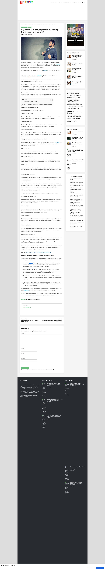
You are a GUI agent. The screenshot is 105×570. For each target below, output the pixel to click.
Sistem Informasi (73, 199)
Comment (23, 333)
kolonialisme (74, 101)
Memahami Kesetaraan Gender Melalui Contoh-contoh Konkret (77, 69)
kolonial (69, 101)
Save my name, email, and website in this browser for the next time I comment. (39, 364)
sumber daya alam (70, 121)
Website (23, 358)
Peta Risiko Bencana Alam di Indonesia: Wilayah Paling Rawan (76, 178)
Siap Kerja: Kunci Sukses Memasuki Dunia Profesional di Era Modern (76, 189)
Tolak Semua (91, 567)
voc (76, 121)
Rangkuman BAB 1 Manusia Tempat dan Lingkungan (77, 138)
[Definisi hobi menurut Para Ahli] (69, 132)
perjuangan (69, 116)
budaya (68, 91)
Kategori (74, 2)
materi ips (75, 104)
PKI (72, 118)
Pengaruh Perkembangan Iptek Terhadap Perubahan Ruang (77, 150)
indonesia (77, 95)
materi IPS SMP (79, 104)
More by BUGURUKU (27, 307)
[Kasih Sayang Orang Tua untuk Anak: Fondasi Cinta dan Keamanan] (69, 81)
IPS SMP (75, 97)
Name (22, 348)
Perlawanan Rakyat (77, 116)
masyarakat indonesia (70, 104)
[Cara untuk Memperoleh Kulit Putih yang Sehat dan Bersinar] (69, 62)
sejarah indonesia (70, 120)
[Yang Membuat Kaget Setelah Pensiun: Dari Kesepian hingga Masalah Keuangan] (44, 399)
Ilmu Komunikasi (73, 209)
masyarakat (77, 103)
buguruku (78, 91)
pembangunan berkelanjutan (72, 109)
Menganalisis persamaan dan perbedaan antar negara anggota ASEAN (77, 160)
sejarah (78, 118)
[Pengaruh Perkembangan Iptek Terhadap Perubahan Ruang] (69, 149)
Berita (51, 2)
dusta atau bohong (28, 299)
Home (22, 24)
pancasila (68, 108)
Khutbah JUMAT (27, 24)
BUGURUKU (24, 34)
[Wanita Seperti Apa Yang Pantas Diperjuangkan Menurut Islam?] (69, 55)
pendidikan (70, 112)
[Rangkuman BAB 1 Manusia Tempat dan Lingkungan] (69, 137)
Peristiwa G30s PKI (78, 115)
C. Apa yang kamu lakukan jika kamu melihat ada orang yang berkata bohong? (37, 104)
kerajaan (78, 100)
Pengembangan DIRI (67, 2)
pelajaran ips (75, 108)
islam (79, 97)
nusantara (80, 106)
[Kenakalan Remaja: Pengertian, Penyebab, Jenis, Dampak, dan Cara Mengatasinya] (67, 482)
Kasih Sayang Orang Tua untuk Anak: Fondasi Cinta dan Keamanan (77, 82)
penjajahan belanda (75, 113)
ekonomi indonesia (70, 93)
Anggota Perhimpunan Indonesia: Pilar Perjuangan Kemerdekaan (75, 211)
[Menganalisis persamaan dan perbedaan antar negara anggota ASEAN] (69, 159)
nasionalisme (74, 106)
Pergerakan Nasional (71, 115)
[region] (52, 567)
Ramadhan (29, 27)
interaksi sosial (69, 97)
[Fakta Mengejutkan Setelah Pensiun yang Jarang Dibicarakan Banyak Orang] (44, 415)
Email (22, 353)
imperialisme (70, 95)
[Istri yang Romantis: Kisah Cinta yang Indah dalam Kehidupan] (69, 75)
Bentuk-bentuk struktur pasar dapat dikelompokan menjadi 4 (77, 144)
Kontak (79, 2)
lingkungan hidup (70, 103)
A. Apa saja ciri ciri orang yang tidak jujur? (30, 101)
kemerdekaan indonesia (72, 100)
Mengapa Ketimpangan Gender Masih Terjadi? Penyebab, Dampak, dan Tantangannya (77, 468)
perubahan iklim (69, 118)
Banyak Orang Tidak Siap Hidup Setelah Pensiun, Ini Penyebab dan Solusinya (54, 384)
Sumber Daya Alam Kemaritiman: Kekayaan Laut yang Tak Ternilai (76, 222)
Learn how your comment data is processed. (45, 369)
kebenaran (58, 64)
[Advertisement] (52, 12)
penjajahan (70, 113)
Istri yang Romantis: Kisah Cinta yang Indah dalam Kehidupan (77, 76)
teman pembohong (36, 299)
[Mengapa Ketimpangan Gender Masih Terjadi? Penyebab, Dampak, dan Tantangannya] (67, 466)
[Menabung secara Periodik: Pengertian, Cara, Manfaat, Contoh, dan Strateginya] (67, 383)
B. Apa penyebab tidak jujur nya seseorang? (31, 102)
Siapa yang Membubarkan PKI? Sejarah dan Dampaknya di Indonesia (76, 201)
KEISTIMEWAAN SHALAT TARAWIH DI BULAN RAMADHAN (38, 252)
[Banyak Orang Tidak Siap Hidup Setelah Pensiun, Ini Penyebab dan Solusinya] (44, 383)
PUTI (71, 187)
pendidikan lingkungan (79, 111)
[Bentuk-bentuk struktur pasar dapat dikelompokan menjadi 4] (69, 142)
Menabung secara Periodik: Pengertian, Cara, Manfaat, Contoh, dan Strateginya (77, 384)
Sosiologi (78, 120)
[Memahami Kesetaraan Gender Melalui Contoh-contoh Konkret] (69, 68)
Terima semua (99, 567)
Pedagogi (55, 2)
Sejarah (60, 2)
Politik (74, 118)
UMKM (74, 121)
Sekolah (74, 120)
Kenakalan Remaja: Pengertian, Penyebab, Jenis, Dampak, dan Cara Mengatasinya (77, 483)
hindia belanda (77, 93)
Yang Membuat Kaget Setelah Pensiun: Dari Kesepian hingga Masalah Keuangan (55, 400)
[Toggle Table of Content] (51, 100)
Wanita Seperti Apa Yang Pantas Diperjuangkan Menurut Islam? (77, 56)
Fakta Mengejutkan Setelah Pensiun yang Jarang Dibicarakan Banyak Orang (54, 416)
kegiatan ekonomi (75, 98)
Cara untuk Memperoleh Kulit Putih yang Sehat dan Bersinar (77, 63)
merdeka (69, 106)
